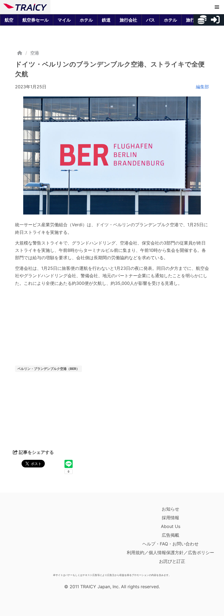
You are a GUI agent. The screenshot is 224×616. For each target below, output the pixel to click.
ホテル (86, 20)
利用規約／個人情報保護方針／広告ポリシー (170, 552)
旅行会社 (128, 20)
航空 (9, 20)
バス (150, 20)
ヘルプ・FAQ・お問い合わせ (170, 543)
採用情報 (170, 517)
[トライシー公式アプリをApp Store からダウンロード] (35, 537)
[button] (217, 7)
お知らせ (170, 509)
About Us (170, 526)
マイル (64, 20)
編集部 (202, 86)
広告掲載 (170, 535)
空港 (34, 53)
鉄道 (106, 20)
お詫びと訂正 (172, 561)
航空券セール (35, 20)
